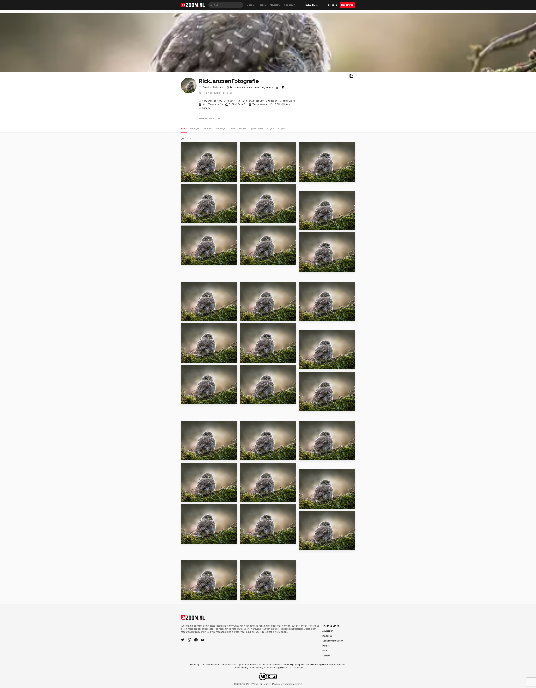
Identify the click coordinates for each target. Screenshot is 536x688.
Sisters (304, 365)
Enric (303, 505)
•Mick (185, 596)
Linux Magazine (277, 667)
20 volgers (215, 93)
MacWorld (277, 664)
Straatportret (249, 219)
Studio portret (191, 261)
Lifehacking (288, 664)
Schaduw (187, 317)
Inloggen (332, 5)
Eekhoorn (306, 317)
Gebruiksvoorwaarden (332, 641)
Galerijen (194, 128)
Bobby (245, 359)
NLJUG (289, 667)
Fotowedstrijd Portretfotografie (257, 540)
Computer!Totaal (228, 664)
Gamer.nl (310, 664)
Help (324, 651)
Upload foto (311, 5)
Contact (326, 656)
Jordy (185, 457)
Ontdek (251, 5)
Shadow (305, 457)
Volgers (270, 128)
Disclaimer (327, 636)
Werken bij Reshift (261, 684)
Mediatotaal (256, 664)
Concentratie (190, 359)
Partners (326, 646)
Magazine (275, 5)
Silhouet (305, 178)
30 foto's (203, 93)
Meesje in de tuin (310, 407)
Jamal (185, 498)
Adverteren (327, 631)
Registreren (347, 5)
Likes (232, 128)
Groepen (207, 128)
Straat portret (190, 219)
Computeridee (207, 664)
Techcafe (267, 664)
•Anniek (245, 596)
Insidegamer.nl (321, 664)
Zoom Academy (240, 667)
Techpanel (299, 664)
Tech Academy (256, 667)
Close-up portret (310, 268)
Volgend (282, 128)
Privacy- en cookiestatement (287, 684)
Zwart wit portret (251, 178)
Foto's (184, 128)
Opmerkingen (256, 128)
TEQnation (298, 667)
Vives (266, 667)
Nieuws (263, 5)
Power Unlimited (337, 664)
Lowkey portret (191, 178)
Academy (289, 5)
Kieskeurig (194, 664)
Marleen (187, 540)
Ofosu (303, 226)
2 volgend (227, 93)
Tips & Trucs (243, 664)
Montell (187, 400)
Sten (303, 546)
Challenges (221, 128)
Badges (242, 128)
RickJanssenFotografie (198, 145)
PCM (217, 664)
